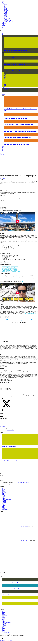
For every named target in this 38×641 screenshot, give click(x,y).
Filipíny (5, 5)
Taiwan (3, 504)
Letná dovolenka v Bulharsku (10, 58)
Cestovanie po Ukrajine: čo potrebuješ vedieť (9, 268)
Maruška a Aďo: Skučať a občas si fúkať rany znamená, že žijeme (19, 124)
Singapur (5, 12)
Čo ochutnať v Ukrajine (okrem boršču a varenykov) (11, 269)
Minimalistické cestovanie (6, 499)
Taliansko (5, 13)
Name (1, 473)
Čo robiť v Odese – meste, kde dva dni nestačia (10, 266)
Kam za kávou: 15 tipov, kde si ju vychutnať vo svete (15, 64)
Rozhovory (4, 23)
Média (3, 22)
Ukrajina (5, 15)
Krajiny (3, 3)
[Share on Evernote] (2, 411)
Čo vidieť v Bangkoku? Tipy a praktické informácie (15, 50)
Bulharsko (5, 4)
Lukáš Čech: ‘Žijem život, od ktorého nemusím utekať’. (16, 144)
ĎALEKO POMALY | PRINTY (8, 21)
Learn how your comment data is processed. (21, 482)
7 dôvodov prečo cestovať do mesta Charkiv (9, 270)
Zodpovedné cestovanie (6, 509)
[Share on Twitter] (6, 408)
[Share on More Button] (2, 638)
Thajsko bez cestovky (7, 20)
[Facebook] (2, 27)
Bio (2, 488)
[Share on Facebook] (2, 398)
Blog (2, 2)
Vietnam (5, 16)
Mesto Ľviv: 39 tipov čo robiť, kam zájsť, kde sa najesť (11, 267)
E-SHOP (3, 17)
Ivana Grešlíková (2, 178)
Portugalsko (6, 11)
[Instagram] (2, 28)
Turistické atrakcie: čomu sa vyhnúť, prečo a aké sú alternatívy (12, 460)
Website (1, 477)
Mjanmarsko (6, 10)
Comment (1, 471)
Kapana (25, 276)
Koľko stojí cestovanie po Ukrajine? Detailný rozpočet (11, 271)
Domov (3, 1)
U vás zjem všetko (7, 18)
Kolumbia (5, 8)
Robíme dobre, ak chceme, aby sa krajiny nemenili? (10, 582)
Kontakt (3, 25)
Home (1, 153)
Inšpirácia (3, 494)
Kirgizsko (5, 7)
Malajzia (5, 9)
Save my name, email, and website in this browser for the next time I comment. (14, 478)
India (4, 6)
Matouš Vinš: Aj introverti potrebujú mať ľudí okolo (15, 118)
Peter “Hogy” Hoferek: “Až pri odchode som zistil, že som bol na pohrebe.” (21, 131)
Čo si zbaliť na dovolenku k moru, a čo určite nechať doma (11, 588)
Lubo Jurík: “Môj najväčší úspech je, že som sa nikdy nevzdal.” (18, 137)
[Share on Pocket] (2, 409)
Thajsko (5, 14)
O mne (3, 24)
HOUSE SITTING (6, 19)
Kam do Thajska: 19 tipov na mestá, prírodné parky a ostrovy (18, 71)
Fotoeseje (3, 491)
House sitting (4, 492)
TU (21, 210)
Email (1, 475)
